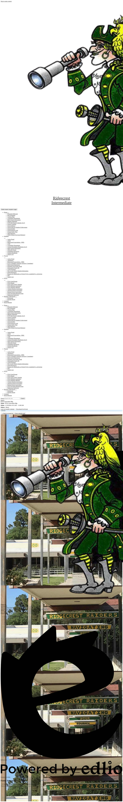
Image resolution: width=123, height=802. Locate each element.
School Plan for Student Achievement (17, 227)
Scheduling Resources (13, 251)
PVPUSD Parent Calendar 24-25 (16, 223)
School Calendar (11, 224)
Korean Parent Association (14, 292)
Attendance (10, 260)
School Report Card (12, 230)
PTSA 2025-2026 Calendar (14, 284)
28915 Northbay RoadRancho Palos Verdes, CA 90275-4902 (11, 608)
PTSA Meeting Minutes (13, 287)
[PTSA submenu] (4, 280)
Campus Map (10, 217)
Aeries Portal (10, 239)
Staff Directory (11, 233)
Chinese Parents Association (14, 289)
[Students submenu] (4, 238)
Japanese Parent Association (14, 290)
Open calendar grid (20, 413)
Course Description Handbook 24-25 (17, 247)
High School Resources (13, 265)
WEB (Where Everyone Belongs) (16, 235)
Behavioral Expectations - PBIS (15, 242)
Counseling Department (13, 218)
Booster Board (11, 299)
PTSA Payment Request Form (15, 293)
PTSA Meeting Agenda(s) (14, 286)
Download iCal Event (22, 409)
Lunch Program (11, 269)
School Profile (11, 229)
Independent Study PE (13, 268)
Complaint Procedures (61, 798)
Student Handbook (12, 253)
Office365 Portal (11, 250)
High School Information (14, 220)
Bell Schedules (11, 215)
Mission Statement (12, 221)
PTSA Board (10, 283)
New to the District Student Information (17, 271)
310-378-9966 (68, 791)
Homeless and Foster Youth (14, 266)
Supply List (10, 254)
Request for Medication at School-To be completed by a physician (24, 274)
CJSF (8, 244)
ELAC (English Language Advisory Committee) (20, 263)
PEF (8, 275)
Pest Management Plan (61, 800)
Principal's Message (12, 214)
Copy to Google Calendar (7, 409)
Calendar (3, 410)
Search (2, 398)
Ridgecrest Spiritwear (13, 295)
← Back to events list (7, 413)
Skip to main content (6, 1)
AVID (9, 241)
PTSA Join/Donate (12, 281)
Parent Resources (11, 272)
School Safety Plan (12, 232)
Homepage (10, 298)
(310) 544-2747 (9, 610)
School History (11, 226)
